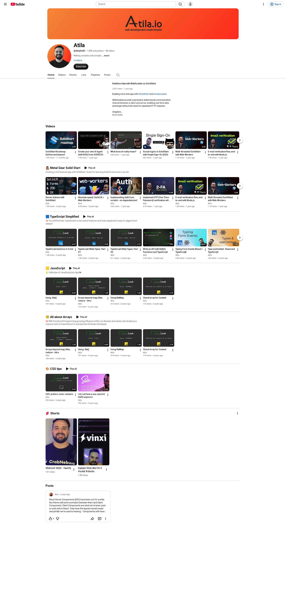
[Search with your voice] (190, 4)
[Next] (240, 140)
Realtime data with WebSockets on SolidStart (134, 83)
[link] (78, 507)
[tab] (51, 74)
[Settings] (263, 4)
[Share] (92, 519)
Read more (117, 115)
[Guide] (5, 4)
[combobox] (136, 4)
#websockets (160, 94)
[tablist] (143, 74)
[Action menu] (106, 519)
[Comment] (100, 519)
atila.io (79, 60)
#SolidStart (144, 94)
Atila (47, 203)
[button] (117, 114)
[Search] (180, 4)
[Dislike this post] (57, 518)
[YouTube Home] (17, 4)
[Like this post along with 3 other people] (50, 518)
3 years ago (65, 494)
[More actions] (75, 152)
